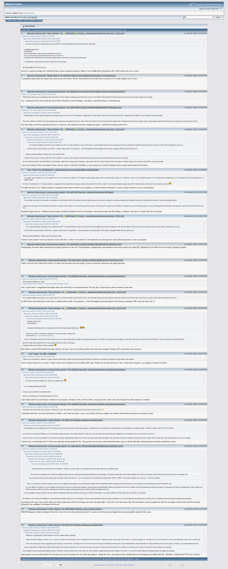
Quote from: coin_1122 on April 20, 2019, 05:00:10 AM (44, 456)
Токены (35, 170)
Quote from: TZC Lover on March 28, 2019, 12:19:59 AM (39, 407)
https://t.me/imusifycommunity (43, 335)
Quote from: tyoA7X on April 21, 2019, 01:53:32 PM (38, 311)
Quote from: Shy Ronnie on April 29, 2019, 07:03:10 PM (39, 279)
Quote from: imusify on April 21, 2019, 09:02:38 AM (41, 316)
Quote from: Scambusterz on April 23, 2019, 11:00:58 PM (41, 425)
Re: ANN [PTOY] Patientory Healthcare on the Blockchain (82, 420)
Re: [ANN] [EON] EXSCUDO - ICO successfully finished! (82, 509)
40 (99, 30)
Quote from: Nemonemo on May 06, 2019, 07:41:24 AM (39, 132)
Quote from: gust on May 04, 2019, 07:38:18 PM (38, 175)
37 (93, 30)
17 (53, 30)
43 (105, 30)
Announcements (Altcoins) (56, 91)
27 (73, 30)
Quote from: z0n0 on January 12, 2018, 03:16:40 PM (40, 375)
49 (117, 30)
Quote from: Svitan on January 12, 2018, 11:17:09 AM (42, 377)
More (39, 20)
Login (26, 20)
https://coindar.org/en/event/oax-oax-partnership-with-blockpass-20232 (45, 283)
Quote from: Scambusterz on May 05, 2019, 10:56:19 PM (41, 112)
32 (83, 30)
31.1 (29, 17)
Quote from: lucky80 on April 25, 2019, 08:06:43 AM (38, 423)
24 (67, 30)
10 (40, 30)
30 (79, 30)
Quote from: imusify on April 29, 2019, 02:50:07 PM (44, 142)
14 (47, 30)
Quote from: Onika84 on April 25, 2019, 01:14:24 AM (40, 197)
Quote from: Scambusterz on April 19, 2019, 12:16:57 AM (46, 459)
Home (9, 20)
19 (57, 30)
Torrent (34, 17)
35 (89, 30)
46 (111, 30)
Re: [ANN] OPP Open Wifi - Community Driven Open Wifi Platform (90, 192)
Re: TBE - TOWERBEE (48, 354)
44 (107, 30)
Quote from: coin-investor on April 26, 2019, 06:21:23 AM (40, 195)
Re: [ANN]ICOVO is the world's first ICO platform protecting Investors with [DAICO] (96, 91)
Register (33, 20)
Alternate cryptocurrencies (36, 33)
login (25, 13)
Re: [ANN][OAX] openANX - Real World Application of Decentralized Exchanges (96, 276)
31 (81, 30)
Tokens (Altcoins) (53, 33)
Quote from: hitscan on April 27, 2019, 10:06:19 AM (38, 356)
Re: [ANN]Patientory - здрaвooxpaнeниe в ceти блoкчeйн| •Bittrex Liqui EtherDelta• (69, 170)
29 (77, 30)
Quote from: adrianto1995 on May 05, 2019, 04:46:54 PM (41, 38)
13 (45, 30)
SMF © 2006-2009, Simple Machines (122, 565)
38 (95, 30)
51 (121, 30)
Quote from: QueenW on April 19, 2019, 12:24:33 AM (38, 94)
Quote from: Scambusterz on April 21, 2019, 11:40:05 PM (41, 451)
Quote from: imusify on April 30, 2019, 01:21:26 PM (41, 137)
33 (85, 30)
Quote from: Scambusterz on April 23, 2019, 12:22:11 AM (41, 530)
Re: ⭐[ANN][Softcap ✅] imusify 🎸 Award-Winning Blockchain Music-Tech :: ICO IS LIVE (92, 33)
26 (71, 30)
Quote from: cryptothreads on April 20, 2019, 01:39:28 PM (43, 454)
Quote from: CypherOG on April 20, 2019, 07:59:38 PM (44, 318)
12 (43, 30)
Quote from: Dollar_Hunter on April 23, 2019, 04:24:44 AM (40, 527)
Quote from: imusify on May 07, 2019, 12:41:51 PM (38, 36)
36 (91, 30)
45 (109, 30)
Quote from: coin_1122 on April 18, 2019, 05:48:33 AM (47, 461)
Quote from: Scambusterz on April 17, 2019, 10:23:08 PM (49, 464)
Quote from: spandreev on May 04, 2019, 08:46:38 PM (39, 172)
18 (55, 30)
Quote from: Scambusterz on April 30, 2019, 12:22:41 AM (45, 140)
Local (29, 170)
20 (59, 30)
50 (119, 30)
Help (14, 20)
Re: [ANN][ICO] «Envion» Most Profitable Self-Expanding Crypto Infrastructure (88, 75)
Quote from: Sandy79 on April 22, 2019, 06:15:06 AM (42, 532)
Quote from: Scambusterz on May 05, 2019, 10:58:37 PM (41, 134)
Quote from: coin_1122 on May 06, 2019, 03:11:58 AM (39, 110)
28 (75, 30)
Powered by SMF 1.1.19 (102, 565)
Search (20, 20)
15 (49, 30)
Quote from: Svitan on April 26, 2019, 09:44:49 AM (38, 372)
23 (65, 30)
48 (115, 30)
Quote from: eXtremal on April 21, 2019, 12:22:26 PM (40, 313)
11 (41, 30)
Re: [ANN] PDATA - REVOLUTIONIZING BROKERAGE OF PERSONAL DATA (94, 107)
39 (97, 30)
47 (113, 30)
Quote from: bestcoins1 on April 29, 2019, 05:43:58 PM (42, 41)
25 (69, 30)
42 (103, 30)
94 (124, 30)
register (32, 13)
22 (63, 30)
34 (87, 30)
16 (51, 30)
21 (61, 30)
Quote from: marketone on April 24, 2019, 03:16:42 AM (39, 449)
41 (101, 30)
